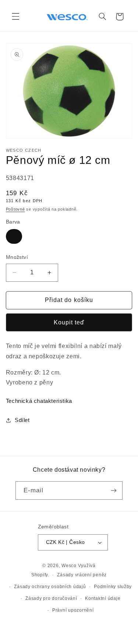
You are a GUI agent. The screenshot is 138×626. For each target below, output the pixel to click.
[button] (15, 16)
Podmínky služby (113, 586)
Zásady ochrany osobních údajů (50, 586)
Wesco (69, 565)
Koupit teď (69, 322)
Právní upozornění (73, 610)
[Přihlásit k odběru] (113, 490)
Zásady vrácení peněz (82, 575)
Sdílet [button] (22, 420)
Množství (17, 257)
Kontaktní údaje (102, 598)
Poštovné (15, 209)
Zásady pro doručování (51, 598)
